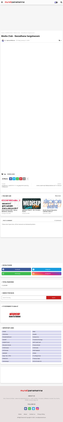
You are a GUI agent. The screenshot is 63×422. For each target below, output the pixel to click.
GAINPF (4, 339)
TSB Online (5, 334)
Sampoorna (36, 337)
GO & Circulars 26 (37, 361)
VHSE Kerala (6, 348)
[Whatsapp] (17, 178)
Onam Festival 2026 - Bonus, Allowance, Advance (9, 210)
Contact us (32, 414)
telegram (47, 269)
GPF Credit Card (37, 342)
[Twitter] (14, 178)
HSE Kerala (35, 348)
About (25, 414)
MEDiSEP (5, 353)
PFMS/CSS (5, 358)
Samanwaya (6, 361)
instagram (48, 273)
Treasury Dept (36, 358)
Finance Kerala (36, 345)
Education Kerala (7, 345)
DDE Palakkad (36, 350)
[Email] (24, 178)
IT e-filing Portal (37, 356)
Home (2, 33)
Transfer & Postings (37, 339)
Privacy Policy (41, 414)
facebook (17, 269)
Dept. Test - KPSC (7, 356)
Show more (58, 196)
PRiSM (34, 353)
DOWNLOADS (9, 33)
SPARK (4, 331)
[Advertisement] (31, 17)
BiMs (34, 331)
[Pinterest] (20, 178)
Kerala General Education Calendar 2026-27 (50, 210)
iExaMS (35, 334)
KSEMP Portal (6, 342)
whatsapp (17, 273)
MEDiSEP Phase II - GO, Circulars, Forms (31, 210)
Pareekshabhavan (7, 337)
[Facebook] (10, 178)
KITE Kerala (5, 350)
